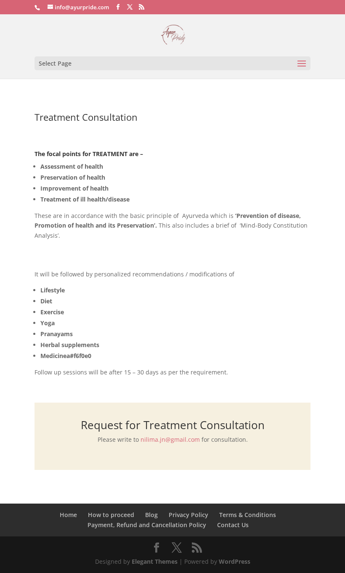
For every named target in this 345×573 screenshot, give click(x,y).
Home (68, 515)
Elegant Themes (155, 561)
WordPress (234, 561)
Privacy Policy (188, 515)
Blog (151, 515)
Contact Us (233, 525)
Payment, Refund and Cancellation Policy (147, 525)
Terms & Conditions (247, 515)
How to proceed (111, 515)
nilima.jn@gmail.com (170, 439)
